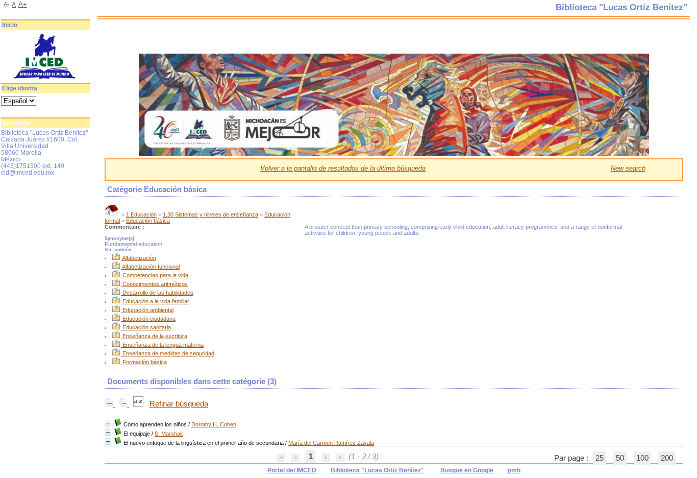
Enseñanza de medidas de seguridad (168, 353)
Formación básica (144, 362)
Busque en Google (466, 470)
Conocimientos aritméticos (155, 284)
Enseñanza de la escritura (154, 336)
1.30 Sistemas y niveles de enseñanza (210, 214)
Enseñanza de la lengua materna (163, 345)
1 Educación (141, 214)
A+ (22, 4)
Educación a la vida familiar (155, 301)
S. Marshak (169, 434)
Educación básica (148, 221)
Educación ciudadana (149, 319)
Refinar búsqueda (179, 404)
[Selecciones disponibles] (139, 404)
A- (6, 4)
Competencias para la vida (155, 275)
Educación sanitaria (146, 327)
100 (642, 458)
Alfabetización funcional (151, 267)
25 (599, 458)
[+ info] (108, 423)
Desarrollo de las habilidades (157, 293)
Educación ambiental (147, 310)
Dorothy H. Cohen (213, 424)
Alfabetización (139, 258)
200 (667, 458)
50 (620, 458)
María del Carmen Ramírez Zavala (331, 443)
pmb (514, 470)
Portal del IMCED (291, 470)
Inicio (9, 25)
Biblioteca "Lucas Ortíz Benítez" (377, 470)
